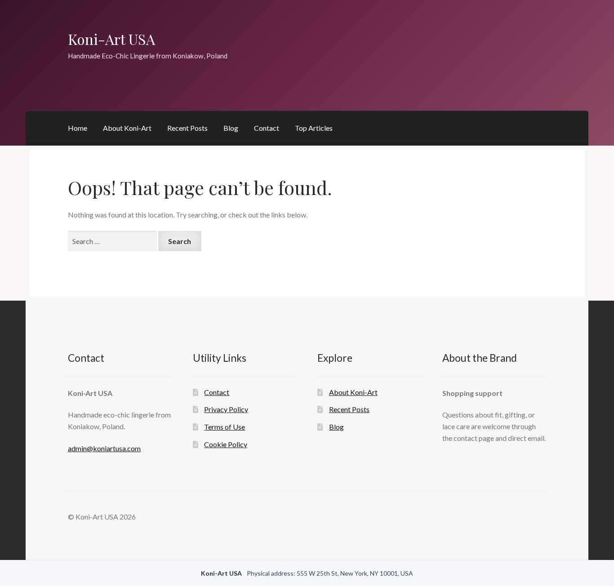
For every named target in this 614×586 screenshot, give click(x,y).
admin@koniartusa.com (104, 448)
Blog (230, 128)
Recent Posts (187, 128)
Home (77, 128)
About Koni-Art (127, 128)
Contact (266, 128)
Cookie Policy (225, 444)
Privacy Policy (226, 409)
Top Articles (314, 128)
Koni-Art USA (111, 39)
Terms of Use (224, 426)
